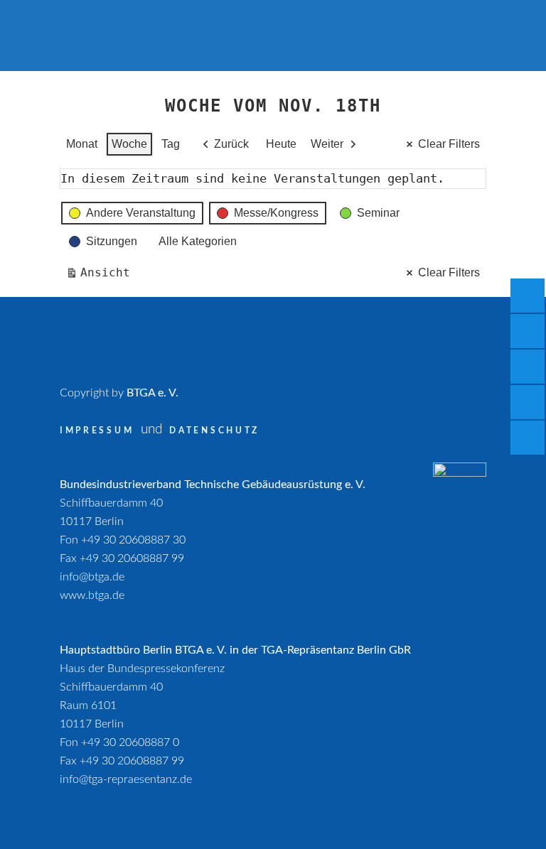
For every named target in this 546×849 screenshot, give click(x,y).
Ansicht (100, 276)
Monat (81, 144)
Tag (170, 144)
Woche (129, 144)
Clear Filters (449, 144)
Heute (281, 144)
